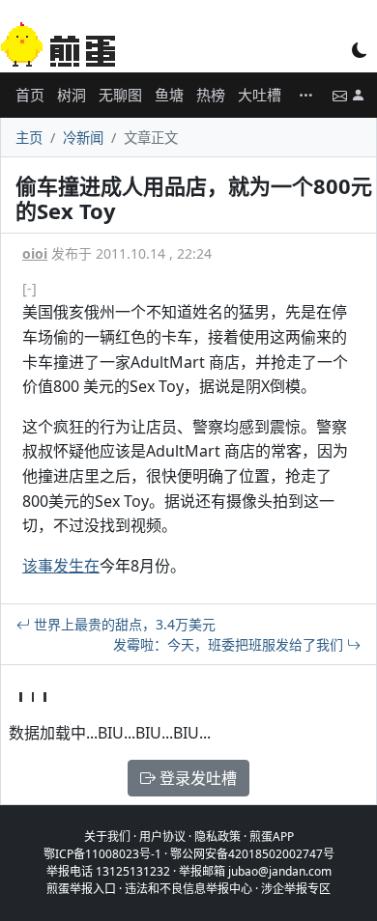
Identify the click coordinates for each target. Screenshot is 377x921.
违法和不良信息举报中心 (188, 888)
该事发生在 (61, 565)
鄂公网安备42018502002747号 (252, 854)
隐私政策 (217, 836)
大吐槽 (259, 94)
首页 (29, 94)
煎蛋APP (271, 836)
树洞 (71, 94)
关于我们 (107, 836)
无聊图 (120, 94)
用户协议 (162, 836)
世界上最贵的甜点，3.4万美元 (123, 624)
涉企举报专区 (296, 888)
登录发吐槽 (196, 778)
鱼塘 (169, 94)
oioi (34, 253)
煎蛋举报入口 (81, 888)
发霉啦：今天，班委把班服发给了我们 (230, 644)
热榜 (210, 94)
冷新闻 (83, 137)
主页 (29, 137)
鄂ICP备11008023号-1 (102, 854)
